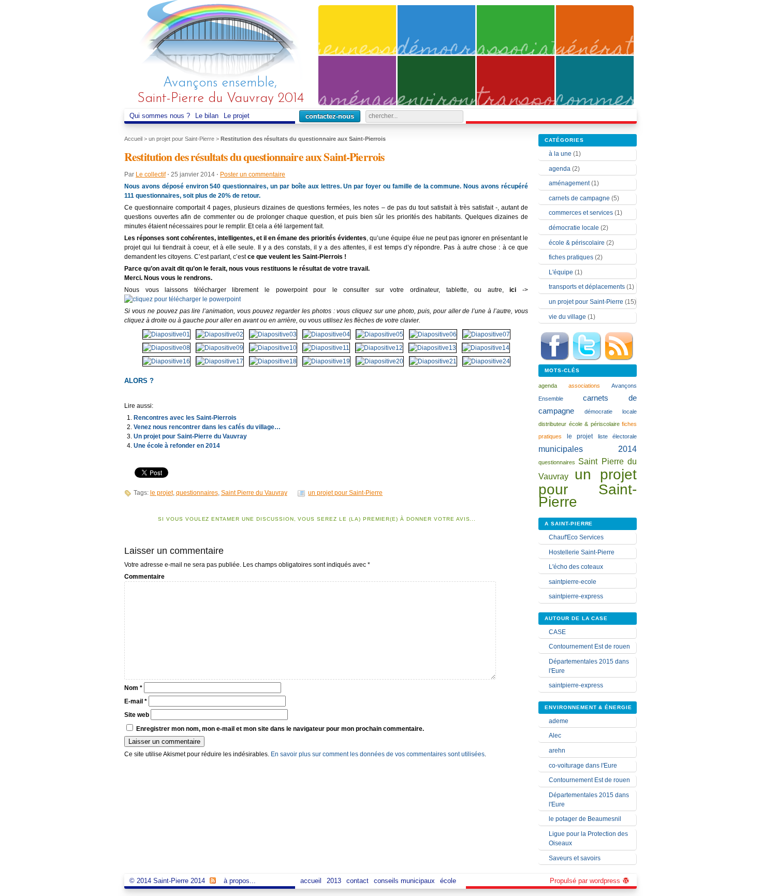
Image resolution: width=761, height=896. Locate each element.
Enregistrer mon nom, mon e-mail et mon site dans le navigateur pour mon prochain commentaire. (280, 728)
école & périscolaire (577, 242)
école (448, 881)
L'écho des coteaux (576, 566)
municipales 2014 (587, 448)
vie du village (567, 316)
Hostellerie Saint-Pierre (581, 552)
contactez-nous (329, 116)
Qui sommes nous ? (159, 116)
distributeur (552, 424)
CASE (557, 632)
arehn (557, 750)
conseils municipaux (404, 881)
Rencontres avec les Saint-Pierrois (185, 417)
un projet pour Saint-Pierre (181, 139)
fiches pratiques (571, 257)
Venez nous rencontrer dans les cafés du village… (207, 427)
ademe (558, 721)
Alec (555, 735)
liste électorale (617, 436)
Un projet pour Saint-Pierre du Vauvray (190, 436)
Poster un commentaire (252, 174)
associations (584, 386)
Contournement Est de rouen (589, 646)
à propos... (240, 881)
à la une (560, 153)
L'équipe (561, 272)
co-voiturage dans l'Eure (583, 765)
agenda (559, 168)
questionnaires (197, 492)
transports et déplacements (587, 286)
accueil (310, 881)
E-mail (135, 701)
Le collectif (151, 174)
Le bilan (206, 116)
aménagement (569, 183)
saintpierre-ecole (572, 581)
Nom (133, 688)
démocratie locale (574, 227)
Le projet (237, 116)
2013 (334, 881)
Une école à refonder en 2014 (177, 445)
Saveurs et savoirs (575, 858)
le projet (161, 492)
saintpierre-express (576, 596)
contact (357, 881)
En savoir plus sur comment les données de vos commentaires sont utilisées (378, 754)
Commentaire (144, 576)
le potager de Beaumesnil (585, 818)
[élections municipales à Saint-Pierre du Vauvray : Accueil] (220, 42)
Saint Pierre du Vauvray (254, 492)
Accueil (133, 139)
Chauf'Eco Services (576, 537)
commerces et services (581, 212)
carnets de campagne (579, 198)
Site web (136, 714)
